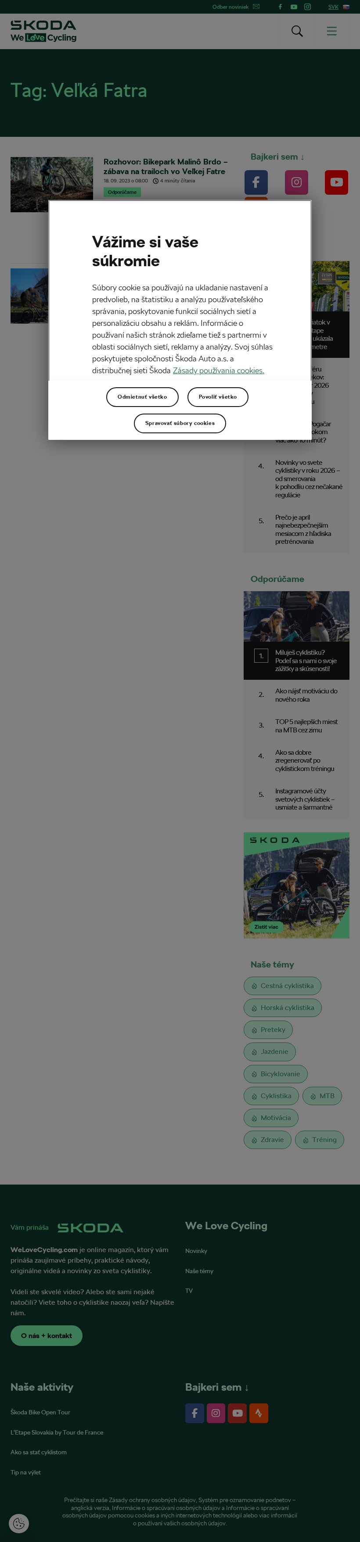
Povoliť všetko (218, 397)
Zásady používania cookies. (218, 370)
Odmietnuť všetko (142, 397)
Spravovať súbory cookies (180, 423)
